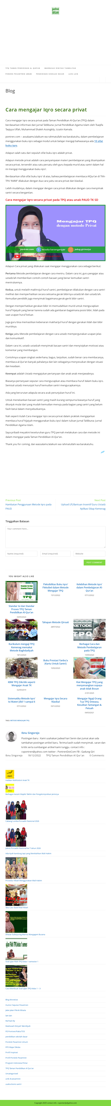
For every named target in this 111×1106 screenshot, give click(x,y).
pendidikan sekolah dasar (16, 1036)
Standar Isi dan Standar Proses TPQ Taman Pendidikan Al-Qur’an (21, 609)
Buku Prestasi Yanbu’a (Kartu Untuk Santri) (55, 662)
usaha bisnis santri (13, 1084)
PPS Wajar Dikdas (12, 1047)
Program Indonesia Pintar (16, 1063)
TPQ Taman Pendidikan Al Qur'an (65, 755)
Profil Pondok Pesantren (16, 1057)
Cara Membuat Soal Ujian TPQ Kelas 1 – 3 (22, 988)
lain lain (8, 1015)
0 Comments (97, 755)
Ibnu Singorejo (30, 733)
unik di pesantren (13, 1078)
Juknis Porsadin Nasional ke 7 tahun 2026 (23, 848)
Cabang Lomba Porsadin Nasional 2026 (22, 821)
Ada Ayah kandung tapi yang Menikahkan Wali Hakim (28, 853)
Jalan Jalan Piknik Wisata (15, 1010)
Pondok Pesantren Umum (16, 1042)
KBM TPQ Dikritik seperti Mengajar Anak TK (21, 684)
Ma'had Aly (10, 1020)
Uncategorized (11, 1073)
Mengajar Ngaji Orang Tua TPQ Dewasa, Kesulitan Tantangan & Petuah (89, 703)
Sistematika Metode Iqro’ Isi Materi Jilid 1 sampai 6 (21, 700)
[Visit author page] (11, 736)
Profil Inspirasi (11, 1052)
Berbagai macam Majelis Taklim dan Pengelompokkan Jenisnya (32, 794)
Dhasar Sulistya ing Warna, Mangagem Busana (25, 934)
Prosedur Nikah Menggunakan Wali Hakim (23, 880)
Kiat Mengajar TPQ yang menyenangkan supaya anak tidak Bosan (89, 685)
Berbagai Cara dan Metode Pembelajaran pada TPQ (89, 647)
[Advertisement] (55, 43)
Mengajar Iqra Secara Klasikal (55, 700)
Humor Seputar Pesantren (16, 1005)
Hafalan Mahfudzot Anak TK (17, 780)
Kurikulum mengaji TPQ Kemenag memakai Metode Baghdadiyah (22, 647)
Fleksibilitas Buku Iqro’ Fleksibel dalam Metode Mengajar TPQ (55, 587)
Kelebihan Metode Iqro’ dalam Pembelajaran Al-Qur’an (89, 587)
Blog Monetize (11, 999)
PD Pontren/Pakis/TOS (15, 1031)
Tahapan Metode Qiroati (55, 622)
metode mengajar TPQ (19, 720)
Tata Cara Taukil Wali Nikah (16, 907)
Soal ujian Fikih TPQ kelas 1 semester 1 (21, 961)
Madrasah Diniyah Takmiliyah (17, 1026)
